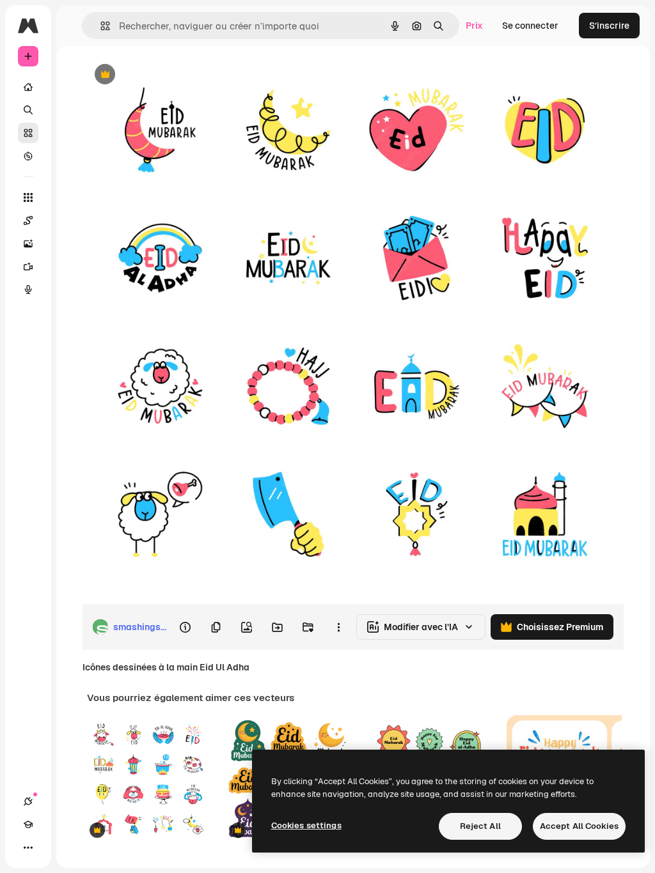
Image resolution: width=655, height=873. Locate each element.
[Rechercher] (28, 110)
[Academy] (28, 824)
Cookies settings (306, 825)
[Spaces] (28, 220)
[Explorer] (28, 156)
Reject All (480, 826)
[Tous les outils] (28, 197)
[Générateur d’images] (28, 243)
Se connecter (530, 25)
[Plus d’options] (338, 627)
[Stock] (28, 133)
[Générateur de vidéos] (28, 266)
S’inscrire (609, 25)
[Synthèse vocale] (28, 289)
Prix (474, 25)
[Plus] (28, 847)
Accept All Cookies (579, 826)
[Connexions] (28, 801)
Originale (166, 75)
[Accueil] (28, 87)
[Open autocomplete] (100, 26)
